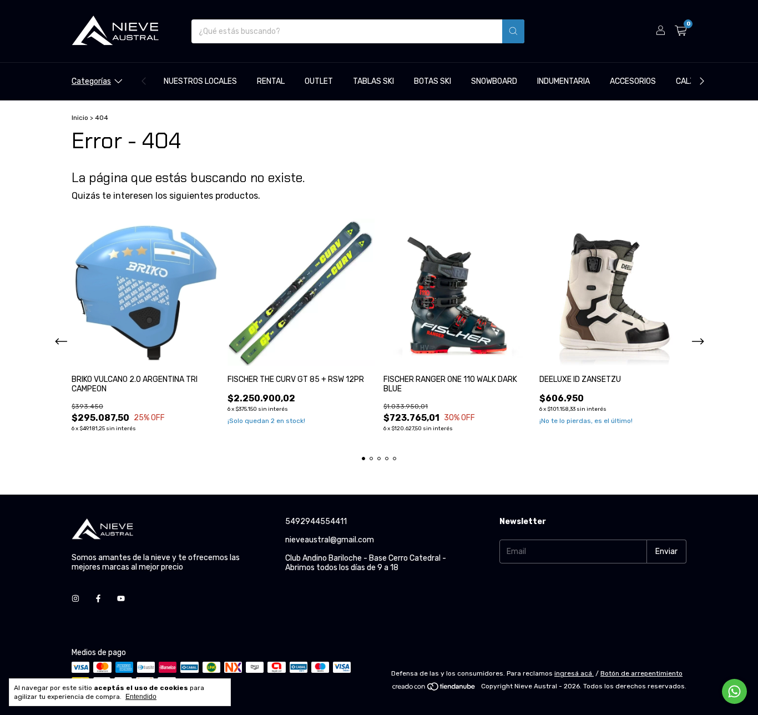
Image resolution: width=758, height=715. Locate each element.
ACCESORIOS (633, 81)
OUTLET (319, 81)
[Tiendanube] (434, 689)
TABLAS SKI (373, 81)
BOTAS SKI (432, 81)
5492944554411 (316, 521)
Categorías (91, 81)
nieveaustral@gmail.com (329, 540)
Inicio (80, 118)
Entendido (140, 697)
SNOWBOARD (494, 81)
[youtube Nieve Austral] (121, 598)
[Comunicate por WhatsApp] (734, 691)
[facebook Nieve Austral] (98, 598)
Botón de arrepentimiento (641, 673)
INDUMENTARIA (563, 81)
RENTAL (271, 81)
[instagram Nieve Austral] (75, 598)
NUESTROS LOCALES (200, 81)
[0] (680, 31)
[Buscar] (513, 31)
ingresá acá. (574, 673)
